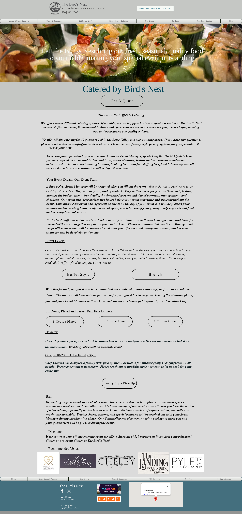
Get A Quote (174, 156)
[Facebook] (62, 491)
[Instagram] (69, 491)
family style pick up (145, 144)
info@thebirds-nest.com (92, 144)
